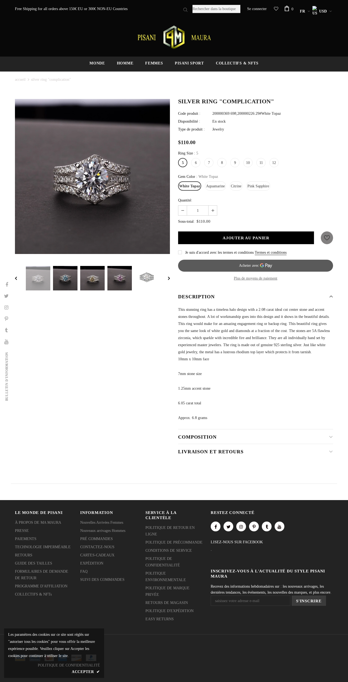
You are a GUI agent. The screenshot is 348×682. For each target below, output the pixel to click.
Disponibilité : (189, 121)
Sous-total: (186, 221)
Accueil (20, 80)
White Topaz (189, 186)
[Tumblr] (267, 526)
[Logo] (174, 37)
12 (274, 163)
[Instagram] (241, 526)
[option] (92, 176)
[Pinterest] (254, 526)
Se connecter (257, 9)
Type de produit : (191, 129)
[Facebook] (215, 526)
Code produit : (189, 113)
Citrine (236, 186)
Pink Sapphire (258, 186)
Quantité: (185, 200)
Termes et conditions (271, 252)
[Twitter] (228, 526)
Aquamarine (215, 186)
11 (261, 163)
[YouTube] (279, 526)
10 (248, 163)
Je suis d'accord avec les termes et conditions (219, 252)
